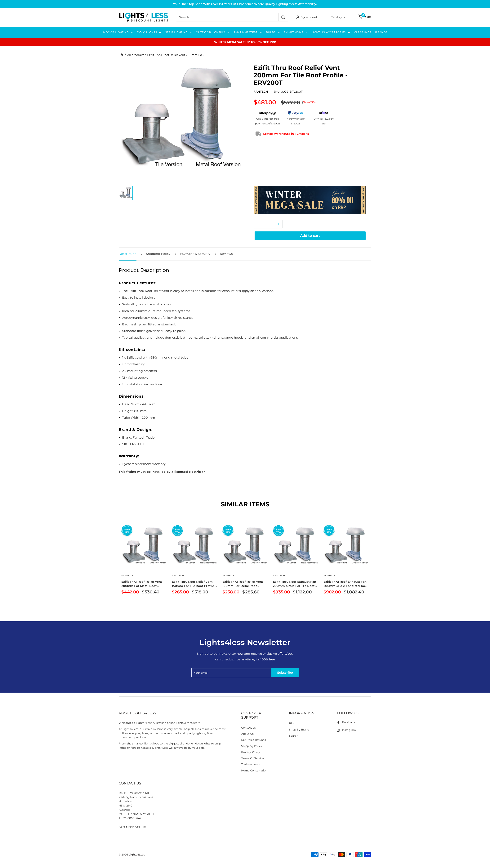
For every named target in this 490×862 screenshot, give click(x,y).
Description (127, 254)
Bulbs (271, 32)
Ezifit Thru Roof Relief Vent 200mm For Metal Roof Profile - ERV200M (141, 584)
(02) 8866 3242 (131, 818)
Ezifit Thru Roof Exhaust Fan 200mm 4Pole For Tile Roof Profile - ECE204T (294, 584)
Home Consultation (254, 770)
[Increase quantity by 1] (278, 224)
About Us (247, 733)
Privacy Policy (250, 752)
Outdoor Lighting (210, 32)
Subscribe (285, 672)
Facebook (348, 722)
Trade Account (251, 764)
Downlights (147, 32)
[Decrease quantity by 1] (258, 224)
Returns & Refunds (253, 740)
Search (293, 735)
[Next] (371, 566)
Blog (292, 723)
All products (135, 55)
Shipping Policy (158, 254)
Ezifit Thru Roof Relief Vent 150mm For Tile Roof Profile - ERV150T (194, 584)
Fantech (261, 91)
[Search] (283, 17)
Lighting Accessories (329, 32)
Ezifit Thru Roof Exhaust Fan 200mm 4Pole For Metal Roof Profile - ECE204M (345, 584)
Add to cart (310, 236)
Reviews (226, 254)
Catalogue (338, 17)
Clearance (362, 32)
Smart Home (293, 32)
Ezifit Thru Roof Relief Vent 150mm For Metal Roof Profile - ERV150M (242, 584)
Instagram (349, 730)
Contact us (248, 727)
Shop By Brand (299, 729)
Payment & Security (195, 254)
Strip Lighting (176, 32)
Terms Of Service (252, 758)
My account (309, 17)
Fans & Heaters (246, 32)
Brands (381, 32)
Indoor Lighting (115, 32)
